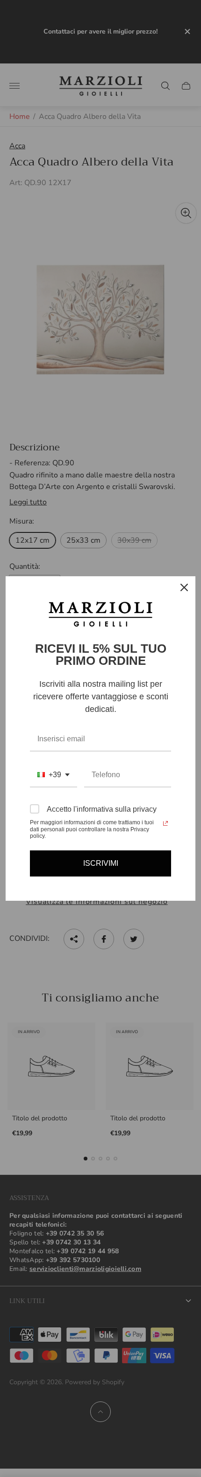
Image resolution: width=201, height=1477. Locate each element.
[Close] (184, 587)
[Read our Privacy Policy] (165, 823)
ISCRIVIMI (100, 863)
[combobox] (53, 775)
